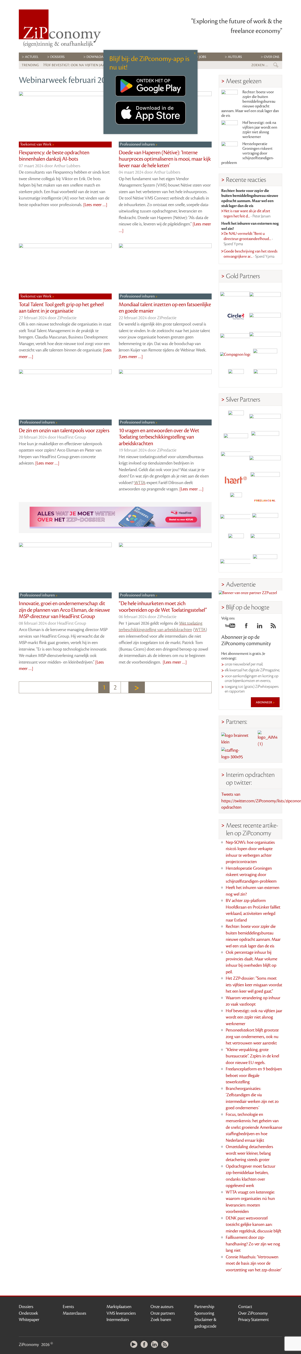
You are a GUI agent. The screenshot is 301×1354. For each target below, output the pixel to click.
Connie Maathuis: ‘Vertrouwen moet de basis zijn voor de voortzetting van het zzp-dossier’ (253, 1263)
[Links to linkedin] (259, 627)
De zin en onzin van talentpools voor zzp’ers (64, 430)
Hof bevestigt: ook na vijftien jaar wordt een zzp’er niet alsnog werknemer (259, 129)
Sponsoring (204, 1313)
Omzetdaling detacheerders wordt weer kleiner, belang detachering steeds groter (249, 1153)
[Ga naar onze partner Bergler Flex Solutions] (235, 562)
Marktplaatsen (119, 1306)
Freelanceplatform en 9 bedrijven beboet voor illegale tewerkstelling (254, 1075)
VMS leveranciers (121, 1313)
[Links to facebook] (246, 627)
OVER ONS (271, 57)
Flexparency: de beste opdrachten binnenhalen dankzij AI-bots (54, 156)
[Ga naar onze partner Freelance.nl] (265, 500)
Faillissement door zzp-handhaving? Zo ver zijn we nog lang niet (253, 1244)
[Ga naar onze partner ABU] (265, 521)
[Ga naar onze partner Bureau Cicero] (235, 541)
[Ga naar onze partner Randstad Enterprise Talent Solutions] (235, 418)
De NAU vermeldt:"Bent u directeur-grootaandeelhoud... (248, 238)
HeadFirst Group (71, 437)
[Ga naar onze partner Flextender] (265, 315)
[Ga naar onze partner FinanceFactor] (265, 295)
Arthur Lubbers (67, 166)
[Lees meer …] (95, 205)
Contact (245, 1306)
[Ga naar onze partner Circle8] (235, 315)
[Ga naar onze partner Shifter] (235, 459)
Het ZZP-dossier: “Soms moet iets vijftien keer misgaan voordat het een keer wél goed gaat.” (254, 984)
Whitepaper (29, 1319)
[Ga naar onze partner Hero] (265, 377)
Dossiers (57, 57)
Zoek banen (160, 1319)
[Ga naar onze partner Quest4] (235, 439)
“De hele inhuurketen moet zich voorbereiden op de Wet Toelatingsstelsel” (163, 607)
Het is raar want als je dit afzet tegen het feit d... (247, 213)
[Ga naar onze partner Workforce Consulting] (265, 439)
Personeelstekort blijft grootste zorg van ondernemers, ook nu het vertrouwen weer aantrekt (252, 1036)
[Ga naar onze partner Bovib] (265, 336)
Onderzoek (28, 1313)
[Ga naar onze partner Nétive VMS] (235, 500)
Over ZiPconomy (253, 1313)
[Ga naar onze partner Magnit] (235, 336)
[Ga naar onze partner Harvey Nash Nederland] (235, 377)
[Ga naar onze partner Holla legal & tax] (265, 480)
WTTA (139, 482)
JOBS (202, 57)
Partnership (204, 1306)
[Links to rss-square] (273, 627)
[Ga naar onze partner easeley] (265, 418)
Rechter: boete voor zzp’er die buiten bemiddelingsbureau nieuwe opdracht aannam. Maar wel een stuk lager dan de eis (250, 104)
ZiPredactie (66, 318)
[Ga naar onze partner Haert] (235, 480)
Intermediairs (118, 1319)
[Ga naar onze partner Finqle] (235, 295)
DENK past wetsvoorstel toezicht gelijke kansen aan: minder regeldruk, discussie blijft (253, 1224)
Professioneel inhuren (137, 144)
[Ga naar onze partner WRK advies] (265, 562)
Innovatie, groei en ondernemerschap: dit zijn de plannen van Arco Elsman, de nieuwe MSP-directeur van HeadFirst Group (64, 610)
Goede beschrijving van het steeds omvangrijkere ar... (250, 254)
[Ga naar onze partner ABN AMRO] (265, 459)
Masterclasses (74, 1313)
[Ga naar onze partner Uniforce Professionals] (265, 541)
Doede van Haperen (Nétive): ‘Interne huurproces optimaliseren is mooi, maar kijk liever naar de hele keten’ (165, 159)
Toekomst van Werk (36, 144)
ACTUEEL (32, 57)
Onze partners (162, 1313)
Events (68, 1306)
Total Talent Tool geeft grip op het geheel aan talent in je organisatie (61, 308)
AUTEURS (235, 57)
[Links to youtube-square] (230, 627)
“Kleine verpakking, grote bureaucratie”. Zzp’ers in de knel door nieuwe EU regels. (252, 1056)
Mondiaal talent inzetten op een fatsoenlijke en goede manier (165, 308)
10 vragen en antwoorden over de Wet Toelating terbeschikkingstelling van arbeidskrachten (159, 437)
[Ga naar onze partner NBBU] (235, 521)
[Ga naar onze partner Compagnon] (235, 356)
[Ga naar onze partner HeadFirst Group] (265, 356)
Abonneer (264, 702)
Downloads (97, 57)
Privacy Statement (253, 1319)
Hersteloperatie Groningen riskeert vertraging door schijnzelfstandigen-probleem (247, 153)
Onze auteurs (162, 1306)
